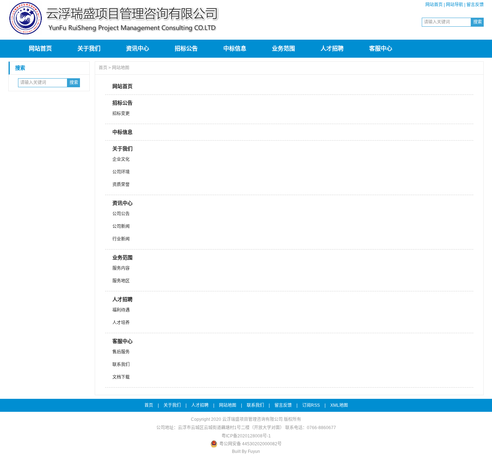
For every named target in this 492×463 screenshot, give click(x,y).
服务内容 (121, 268)
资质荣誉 (121, 184)
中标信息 (234, 48)
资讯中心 (137, 48)
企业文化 (121, 159)
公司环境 (121, 172)
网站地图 (120, 67)
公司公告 (121, 213)
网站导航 (454, 4)
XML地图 (339, 405)
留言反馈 (475, 4)
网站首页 (434, 4)
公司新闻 (121, 226)
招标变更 (121, 113)
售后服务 (121, 351)
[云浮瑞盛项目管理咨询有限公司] (116, 34)
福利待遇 (121, 310)
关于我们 (88, 48)
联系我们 (121, 364)
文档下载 (121, 377)
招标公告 (186, 48)
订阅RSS (311, 405)
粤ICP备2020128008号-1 (246, 435)
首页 (103, 67)
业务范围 (283, 48)
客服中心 (380, 48)
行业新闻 (121, 239)
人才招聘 (332, 48)
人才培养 (121, 322)
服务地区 (121, 280)
